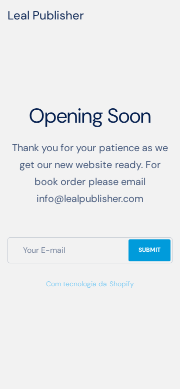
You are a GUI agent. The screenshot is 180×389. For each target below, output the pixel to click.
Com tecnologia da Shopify (90, 283)
